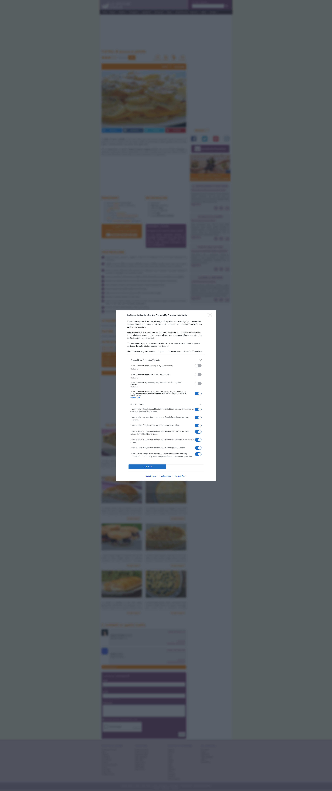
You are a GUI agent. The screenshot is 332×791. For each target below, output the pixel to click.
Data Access (166, 476)
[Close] (210, 315)
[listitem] (166, 360)
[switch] (198, 365)
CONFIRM (147, 467)
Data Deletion (151, 476)
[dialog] (166, 395)
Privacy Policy (180, 476)
